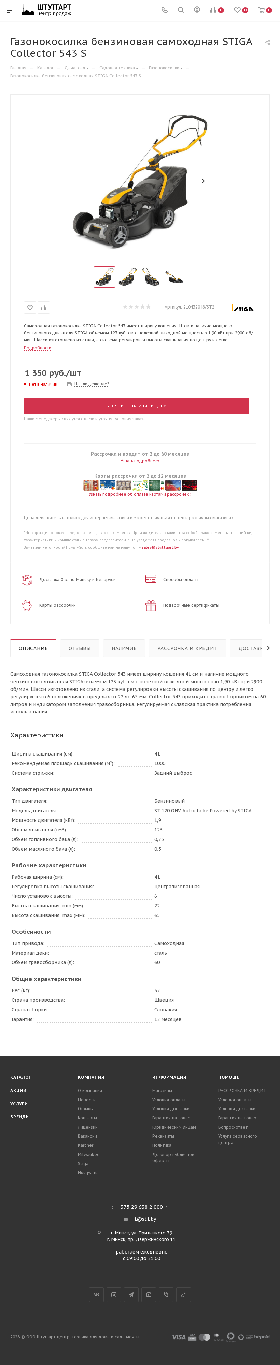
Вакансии (87, 1136)
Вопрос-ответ (233, 1127)
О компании (90, 1090)
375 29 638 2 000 (142, 1207)
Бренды (20, 1116)
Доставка (252, 648)
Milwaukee (89, 1154)
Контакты (87, 1117)
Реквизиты (163, 1136)
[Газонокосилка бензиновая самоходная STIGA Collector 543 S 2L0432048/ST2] (140, 181)
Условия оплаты (168, 1099)
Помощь (229, 1077)
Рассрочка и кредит (187, 648)
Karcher (85, 1145)
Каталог (20, 1077)
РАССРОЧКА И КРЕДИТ (242, 1090)
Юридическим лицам (174, 1127)
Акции (18, 1090)
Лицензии (88, 1127)
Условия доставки (171, 1108)
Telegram (131, 1294)
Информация (169, 1077)
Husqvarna (88, 1172)
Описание (33, 648)
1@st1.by (145, 1219)
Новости (87, 1099)
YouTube (148, 1294)
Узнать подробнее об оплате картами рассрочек (139, 494)
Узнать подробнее (139, 460)
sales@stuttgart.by (160, 547)
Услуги (19, 1103)
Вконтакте (96, 1294)
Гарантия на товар (171, 1117)
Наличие (124, 648)
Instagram (114, 1294)
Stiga (83, 1163)
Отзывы (80, 648)
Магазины (162, 1090)
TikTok (183, 1294)
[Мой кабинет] (197, 11)
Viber (166, 1294)
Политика (161, 1145)
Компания (91, 1077)
